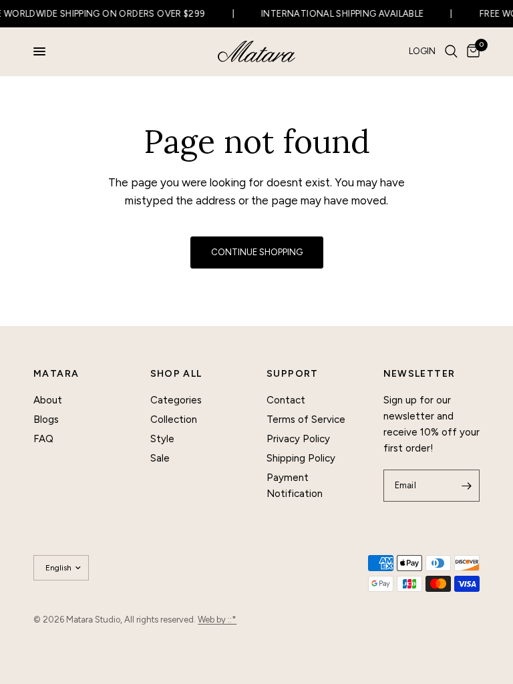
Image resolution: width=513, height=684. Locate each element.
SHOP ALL (176, 374)
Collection (173, 419)
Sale (160, 458)
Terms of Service (306, 419)
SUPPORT (293, 374)
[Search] (451, 51)
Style (162, 439)
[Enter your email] (466, 486)
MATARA (56, 374)
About (47, 400)
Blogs (46, 419)
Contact (286, 400)
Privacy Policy (298, 439)
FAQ (43, 439)
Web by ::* (217, 620)
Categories (176, 400)
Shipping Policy (301, 458)
